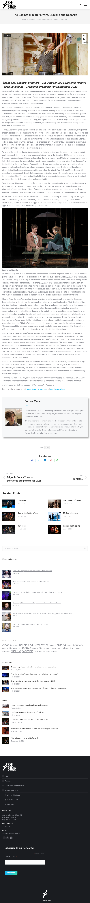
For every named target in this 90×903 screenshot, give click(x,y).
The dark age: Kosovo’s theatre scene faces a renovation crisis (33, 667)
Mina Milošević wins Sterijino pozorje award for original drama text (34, 729)
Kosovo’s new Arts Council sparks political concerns (29, 705)
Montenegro (44, 648)
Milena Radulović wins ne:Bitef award (24, 738)
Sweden (38, 651)
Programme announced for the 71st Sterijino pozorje (30, 719)
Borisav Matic (33, 401)
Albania (7, 645)
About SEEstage (11, 790)
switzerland (47, 652)
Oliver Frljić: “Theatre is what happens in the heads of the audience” (37, 603)
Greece (5, 648)
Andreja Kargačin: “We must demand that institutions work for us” (34, 674)
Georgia (69, 645)
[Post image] (8, 504)
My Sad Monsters (70, 513)
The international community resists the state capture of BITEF (33, 681)
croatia (61, 645)
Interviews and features (14, 786)
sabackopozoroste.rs (36, 389)
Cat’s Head (22, 526)
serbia (45, 535)
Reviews (7, 35)
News (7, 776)
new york (54, 648)
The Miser (22, 500)
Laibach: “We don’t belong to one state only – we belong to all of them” (38, 592)
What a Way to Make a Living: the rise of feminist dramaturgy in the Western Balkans (43, 613)
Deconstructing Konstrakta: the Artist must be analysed (32, 571)
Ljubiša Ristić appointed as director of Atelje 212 (28, 712)
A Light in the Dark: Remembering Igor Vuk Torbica (30, 624)
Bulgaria (53, 645)
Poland (78, 648)
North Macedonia (66, 648)
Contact (10, 804)
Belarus (15, 645)
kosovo (26, 648)
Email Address (11, 856)
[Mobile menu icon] (85, 4)
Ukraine (54, 651)
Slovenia (27, 651)
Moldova (35, 648)
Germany (78, 645)
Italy (19, 648)
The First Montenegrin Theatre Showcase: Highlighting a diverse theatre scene (39, 688)
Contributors (12, 800)
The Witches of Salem (72, 500)
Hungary (13, 648)
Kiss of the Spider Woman (28, 513)
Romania (6, 651)
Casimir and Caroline (71, 526)
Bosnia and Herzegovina (34, 645)
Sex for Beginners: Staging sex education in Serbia (31, 581)
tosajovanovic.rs (57, 389)
